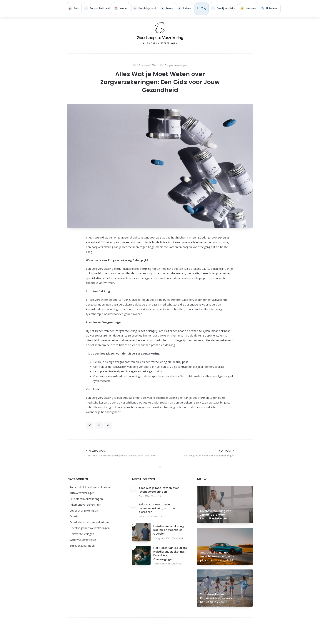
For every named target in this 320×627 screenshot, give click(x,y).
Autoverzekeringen (74, 8)
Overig (74, 516)
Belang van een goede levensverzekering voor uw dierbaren (157, 508)
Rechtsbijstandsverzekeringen (144, 8)
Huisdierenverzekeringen (270, 8)
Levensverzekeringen (167, 8)
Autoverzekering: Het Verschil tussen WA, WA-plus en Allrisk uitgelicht (217, 556)
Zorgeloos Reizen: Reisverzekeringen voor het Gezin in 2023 (216, 598)
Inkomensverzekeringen (248, 8)
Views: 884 (177, 538)
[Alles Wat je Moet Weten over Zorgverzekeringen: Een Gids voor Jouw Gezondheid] (160, 166)
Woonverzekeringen (121, 8)
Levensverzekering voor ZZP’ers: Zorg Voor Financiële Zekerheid (216, 514)
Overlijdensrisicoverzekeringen (224, 8)
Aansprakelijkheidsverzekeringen (97, 8)
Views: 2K (156, 496)
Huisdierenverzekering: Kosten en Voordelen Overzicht (168, 530)
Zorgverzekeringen (201, 8)
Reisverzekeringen (184, 8)
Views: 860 (177, 563)
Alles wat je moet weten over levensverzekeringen (159, 490)
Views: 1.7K (157, 516)
